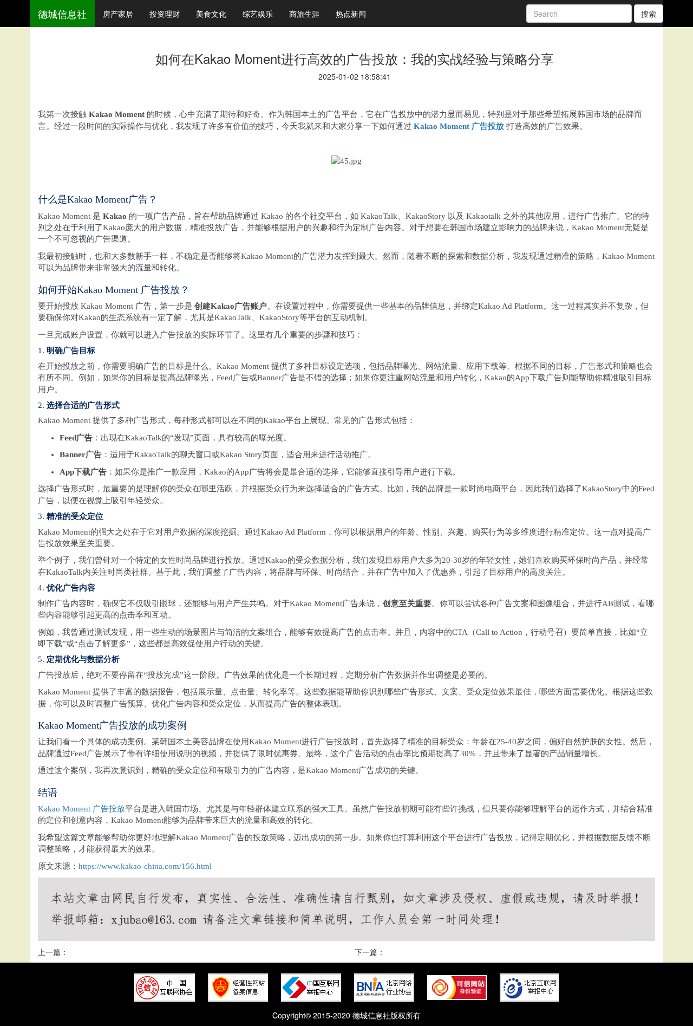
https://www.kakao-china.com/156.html (145, 866)
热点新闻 (351, 13)
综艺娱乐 (258, 13)
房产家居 (118, 13)
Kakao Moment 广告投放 (459, 126)
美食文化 (211, 13)
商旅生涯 (304, 13)
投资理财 (164, 13)
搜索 (648, 13)
